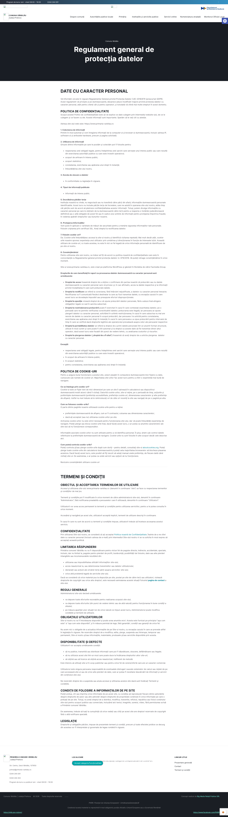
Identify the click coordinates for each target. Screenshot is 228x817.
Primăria (122, 17)
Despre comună (77, 17)
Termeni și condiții (182, 770)
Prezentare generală (183, 762)
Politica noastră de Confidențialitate (130, 534)
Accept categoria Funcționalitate (87, 763)
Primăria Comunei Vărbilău (23, 757)
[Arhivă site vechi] (222, 2)
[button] (214, 2)
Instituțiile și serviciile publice (145, 17)
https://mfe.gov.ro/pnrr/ (13, 812)
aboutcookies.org (151, 447)
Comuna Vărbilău (17, 15)
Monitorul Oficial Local (214, 17)
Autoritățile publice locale (101, 17)
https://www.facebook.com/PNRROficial (208, 812)
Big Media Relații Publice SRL (208, 796)
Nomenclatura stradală (190, 17)
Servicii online (170, 17)
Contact (178, 766)
